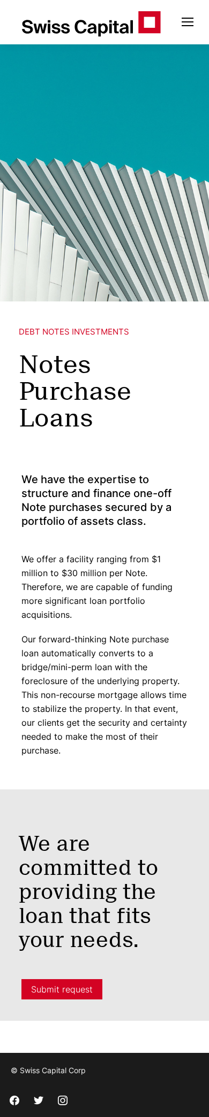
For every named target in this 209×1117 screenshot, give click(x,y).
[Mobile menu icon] (187, 22)
